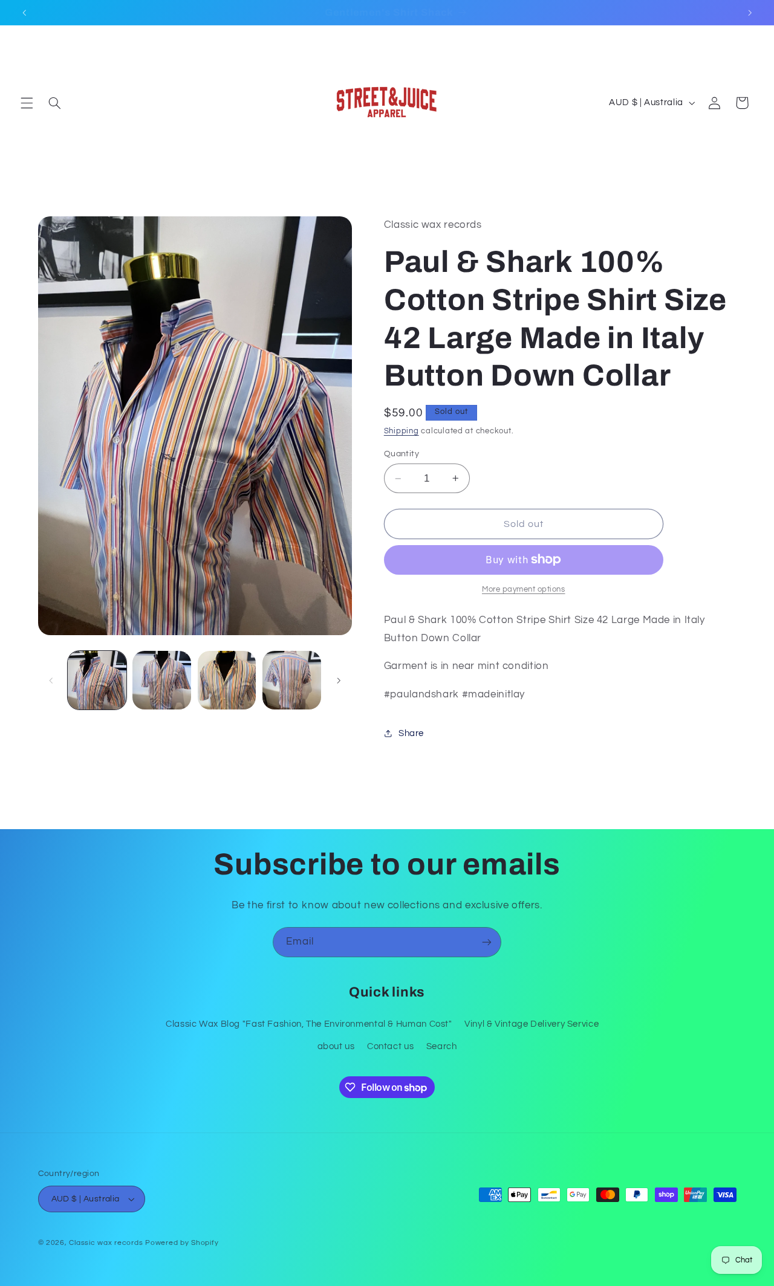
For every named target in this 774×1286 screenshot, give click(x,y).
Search (441, 1046)
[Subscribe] (487, 942)
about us (336, 1046)
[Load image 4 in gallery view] (291, 680)
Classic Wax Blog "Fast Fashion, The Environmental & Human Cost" (309, 1024)
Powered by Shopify (181, 1242)
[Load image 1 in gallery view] (97, 680)
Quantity (401, 454)
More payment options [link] (523, 589)
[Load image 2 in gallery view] (161, 680)
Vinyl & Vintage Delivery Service (531, 1024)
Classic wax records (106, 1242)
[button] (27, 103)
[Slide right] (338, 680)
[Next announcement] (750, 13)
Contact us (390, 1046)
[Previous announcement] (24, 13)
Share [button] (411, 733)
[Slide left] (51, 680)
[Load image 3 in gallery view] (227, 680)
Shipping (401, 431)
